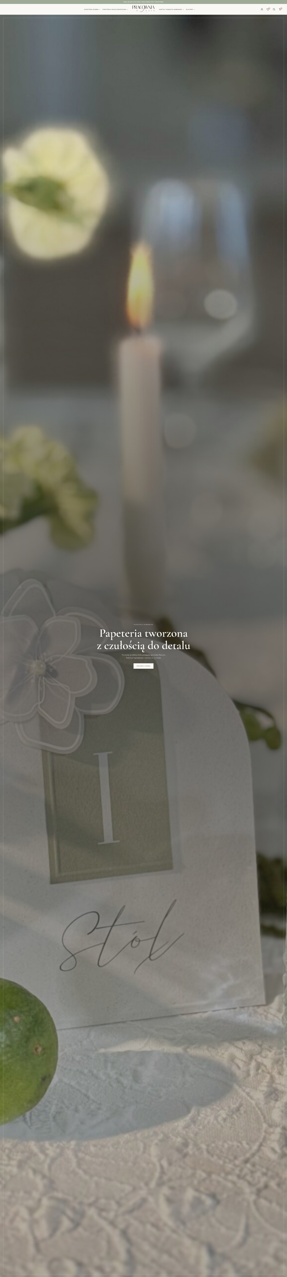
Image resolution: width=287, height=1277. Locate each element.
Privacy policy (167, 660)
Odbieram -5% (165, 653)
